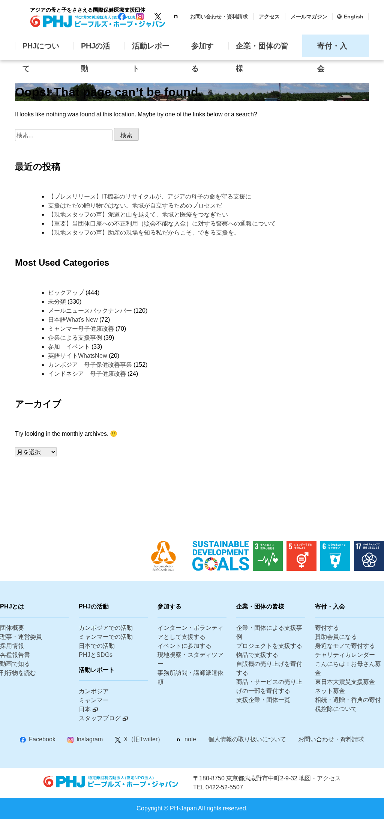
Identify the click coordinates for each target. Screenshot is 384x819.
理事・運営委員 (21, 637)
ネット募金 (330, 691)
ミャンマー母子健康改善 (81, 328)
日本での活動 (97, 646)
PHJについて (40, 49)
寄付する (327, 628)
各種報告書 (15, 655)
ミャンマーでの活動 (106, 637)
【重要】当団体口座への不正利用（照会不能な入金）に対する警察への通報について (162, 223)
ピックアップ (66, 292)
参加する (202, 49)
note (190, 739)
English (353, 17)
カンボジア (94, 691)
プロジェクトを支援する (269, 646)
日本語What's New (73, 319)
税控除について (336, 709)
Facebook (42, 739)
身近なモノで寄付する (345, 646)
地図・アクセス (320, 778)
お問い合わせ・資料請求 (219, 17)
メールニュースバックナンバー (90, 310)
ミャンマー (94, 700)
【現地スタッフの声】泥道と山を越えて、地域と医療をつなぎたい (138, 214)
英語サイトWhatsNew (77, 355)
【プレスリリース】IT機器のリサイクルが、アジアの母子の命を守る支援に (176, 196)
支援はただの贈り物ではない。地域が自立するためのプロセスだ (135, 205)
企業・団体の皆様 (262, 49)
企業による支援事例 (75, 337)
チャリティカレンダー (345, 655)
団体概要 (12, 628)
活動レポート (151, 49)
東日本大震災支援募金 (345, 682)
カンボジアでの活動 (106, 628)
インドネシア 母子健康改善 (87, 373)
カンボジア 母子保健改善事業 (90, 364)
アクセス (269, 17)
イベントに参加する (185, 646)
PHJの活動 (95, 49)
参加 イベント (69, 346)
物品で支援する (257, 655)
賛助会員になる (336, 637)
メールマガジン (309, 17)
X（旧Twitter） (144, 739)
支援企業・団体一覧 (263, 700)
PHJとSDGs (95, 655)
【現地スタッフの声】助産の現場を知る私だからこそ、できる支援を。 (144, 232)
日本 (85, 709)
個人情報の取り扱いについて (247, 739)
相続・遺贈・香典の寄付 (348, 700)
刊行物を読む (18, 673)
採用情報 (12, 646)
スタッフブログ (100, 718)
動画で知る (15, 664)
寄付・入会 (332, 49)
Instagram (89, 739)
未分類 (57, 301)
